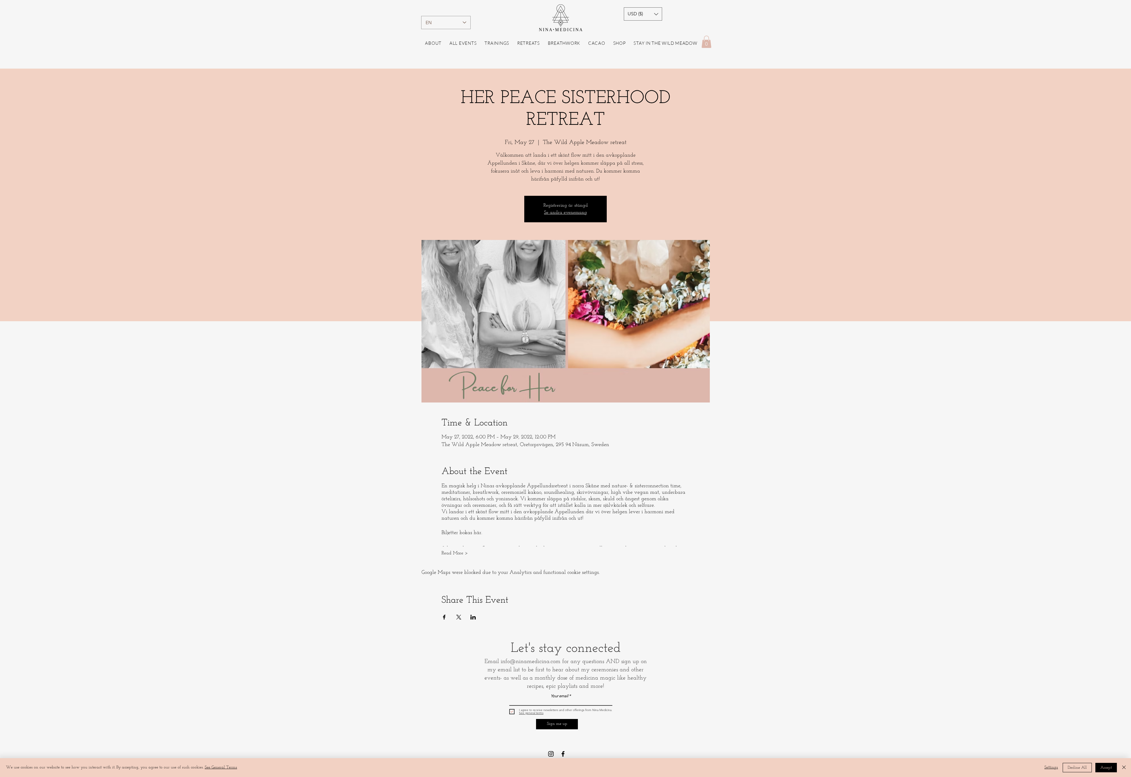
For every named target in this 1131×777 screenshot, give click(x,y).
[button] (643, 14)
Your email (559, 696)
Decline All (1077, 768)
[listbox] (643, 14)
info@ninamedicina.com (530, 662)
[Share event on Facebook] (444, 617)
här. (478, 533)
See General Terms (221, 767)
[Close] (1123, 767)
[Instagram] (551, 754)
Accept (1106, 768)
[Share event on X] (459, 617)
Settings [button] (1051, 767)
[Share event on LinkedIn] (473, 617)
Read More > (455, 553)
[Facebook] (563, 754)
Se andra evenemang (565, 212)
